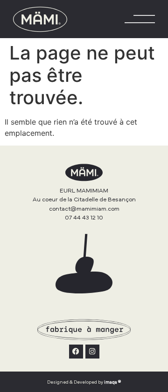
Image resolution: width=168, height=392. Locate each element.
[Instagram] (92, 352)
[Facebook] (76, 352)
